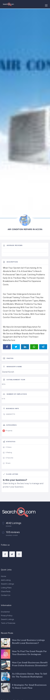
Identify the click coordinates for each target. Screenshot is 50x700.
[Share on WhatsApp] (34, 346)
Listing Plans (6, 588)
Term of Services (8, 623)
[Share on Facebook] (7, 346)
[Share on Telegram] (43, 346)
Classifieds (5, 591)
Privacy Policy (6, 615)
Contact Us (5, 595)
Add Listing (6, 580)
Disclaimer (5, 612)
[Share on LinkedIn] (25, 346)
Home (3, 576)
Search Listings (7, 584)
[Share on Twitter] (16, 346)
